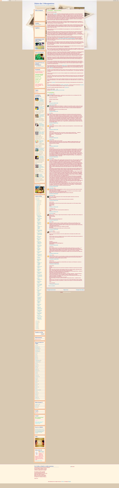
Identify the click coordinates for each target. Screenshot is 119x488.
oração (36, 379)
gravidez (36, 369)
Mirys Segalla (42, 451)
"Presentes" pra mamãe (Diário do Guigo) (39, 311)
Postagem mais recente (51, 289)
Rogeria (50, 221)
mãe (35, 373)
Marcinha (50, 158)
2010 (37, 322)
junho (38, 208)
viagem (36, 397)
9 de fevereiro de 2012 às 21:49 (53, 253)
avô (35, 354)
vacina (36, 395)
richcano (62, 481)
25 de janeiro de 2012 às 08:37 (53, 193)
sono (36, 391)
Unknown (50, 124)
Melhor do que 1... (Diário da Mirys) (39, 239)
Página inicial (65, 289)
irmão (36, 372)
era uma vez (66, 87)
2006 (37, 326)
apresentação (37, 351)
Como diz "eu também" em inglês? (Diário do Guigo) (39, 242)
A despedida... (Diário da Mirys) (39, 249)
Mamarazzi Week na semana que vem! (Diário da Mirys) (39, 276)
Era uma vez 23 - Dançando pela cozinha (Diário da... (39, 234)
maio (38, 209)
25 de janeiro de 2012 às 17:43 (53, 211)
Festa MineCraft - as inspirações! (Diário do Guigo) (41, 149)
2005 (37, 327)
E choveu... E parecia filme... (65, 84)
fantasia (36, 366)
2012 (37, 199)
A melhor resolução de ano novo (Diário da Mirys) (39, 294)
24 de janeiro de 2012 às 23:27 (53, 186)
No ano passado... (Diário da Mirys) (39, 252)
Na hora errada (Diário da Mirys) (39, 290)
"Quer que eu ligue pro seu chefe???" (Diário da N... (39, 223)
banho (36, 357)
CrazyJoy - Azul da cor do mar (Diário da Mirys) (39, 246)
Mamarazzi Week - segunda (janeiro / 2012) (39, 255)
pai (35, 382)
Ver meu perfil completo (38, 460)
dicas (36, 363)
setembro (38, 204)
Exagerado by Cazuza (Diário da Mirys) (39, 216)
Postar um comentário (51, 285)
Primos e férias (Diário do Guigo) (39, 305)
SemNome (42, 66)
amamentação (37, 348)
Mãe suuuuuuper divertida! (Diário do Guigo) (39, 219)
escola (36, 364)
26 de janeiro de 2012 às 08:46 (53, 229)
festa (36, 367)
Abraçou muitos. (64, 65)
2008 (37, 324)
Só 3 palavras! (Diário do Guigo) (39, 270)
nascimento (37, 376)
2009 (37, 323)
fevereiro (38, 213)
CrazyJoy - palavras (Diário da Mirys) (39, 279)
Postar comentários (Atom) (67, 292)
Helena (36, 405)
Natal (36, 345)
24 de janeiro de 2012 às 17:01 (53, 111)
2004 (37, 328)
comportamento (37, 360)
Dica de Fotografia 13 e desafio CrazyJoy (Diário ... (39, 227)
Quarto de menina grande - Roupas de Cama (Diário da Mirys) (41, 124)
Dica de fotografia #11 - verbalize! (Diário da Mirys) (39, 285)
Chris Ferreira (51, 213)
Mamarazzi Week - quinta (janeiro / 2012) (39, 231)
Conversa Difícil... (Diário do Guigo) (39, 282)
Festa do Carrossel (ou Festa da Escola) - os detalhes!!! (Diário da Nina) (41, 100)
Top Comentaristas (38, 66)
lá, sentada (55, 13)
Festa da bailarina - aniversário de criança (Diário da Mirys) (41, 166)
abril (37, 210)
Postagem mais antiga (80, 289)
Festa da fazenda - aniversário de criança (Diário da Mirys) (41, 115)
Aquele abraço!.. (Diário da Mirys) (39, 260)
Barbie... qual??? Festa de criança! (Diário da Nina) (41, 133)
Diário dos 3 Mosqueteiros (44, 3)
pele (35, 388)
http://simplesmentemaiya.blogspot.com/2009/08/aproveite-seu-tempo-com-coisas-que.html (39, 431)
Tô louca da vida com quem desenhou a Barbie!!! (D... (39, 298)
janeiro (38, 214)
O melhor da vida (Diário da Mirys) (39, 267)
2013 (37, 198)
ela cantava (53, 82)
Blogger (70, 481)
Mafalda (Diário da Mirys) (39, 237)
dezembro (38, 200)
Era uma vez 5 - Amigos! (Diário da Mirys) (41, 141)
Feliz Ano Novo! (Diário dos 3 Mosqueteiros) (39, 318)
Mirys (36, 407)
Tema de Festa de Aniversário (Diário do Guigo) (41, 157)
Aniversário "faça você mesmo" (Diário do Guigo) (41, 107)
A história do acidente (38, 257)
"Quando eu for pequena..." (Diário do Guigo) (39, 301)
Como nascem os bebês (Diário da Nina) (39, 313)
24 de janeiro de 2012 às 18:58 (53, 129)
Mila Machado (51, 195)
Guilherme (36, 404)
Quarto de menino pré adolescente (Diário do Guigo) (41, 175)
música (36, 375)
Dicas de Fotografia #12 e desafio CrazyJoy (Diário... (39, 263)
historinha (36, 370)
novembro (38, 201)
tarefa (36, 394)
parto (36, 385)
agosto (38, 205)
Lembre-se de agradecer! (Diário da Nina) (39, 308)
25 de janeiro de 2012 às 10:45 (53, 200)
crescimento (37, 361)
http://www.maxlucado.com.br (39, 429)
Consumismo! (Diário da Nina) (39, 316)
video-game (37, 398)
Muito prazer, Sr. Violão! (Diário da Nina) (39, 273)
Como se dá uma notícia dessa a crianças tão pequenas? (66, 38)
